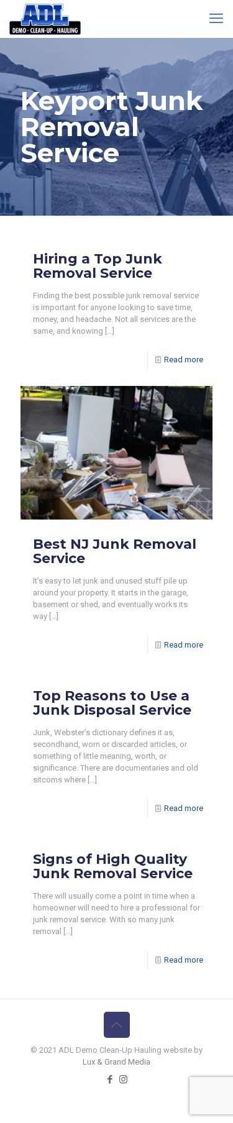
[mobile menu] (216, 18)
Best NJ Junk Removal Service (114, 551)
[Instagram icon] (123, 1079)
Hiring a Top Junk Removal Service (97, 266)
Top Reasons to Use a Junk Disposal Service (112, 702)
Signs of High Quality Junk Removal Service (113, 866)
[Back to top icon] (117, 1025)
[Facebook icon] (110, 1079)
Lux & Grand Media (116, 1061)
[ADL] (45, 18)
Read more (183, 359)
